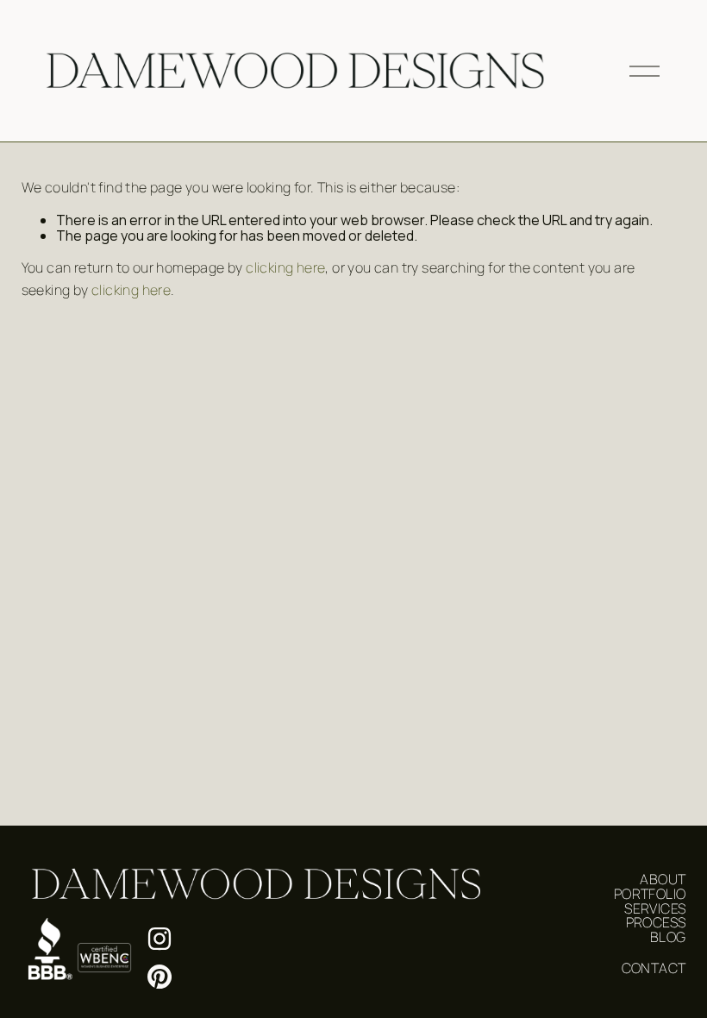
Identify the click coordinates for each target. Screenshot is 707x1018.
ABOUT (662, 879)
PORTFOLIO (650, 893)
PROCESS (656, 922)
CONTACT (654, 967)
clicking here (285, 267)
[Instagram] (159, 939)
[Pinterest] (159, 977)
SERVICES (654, 908)
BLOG (668, 936)
